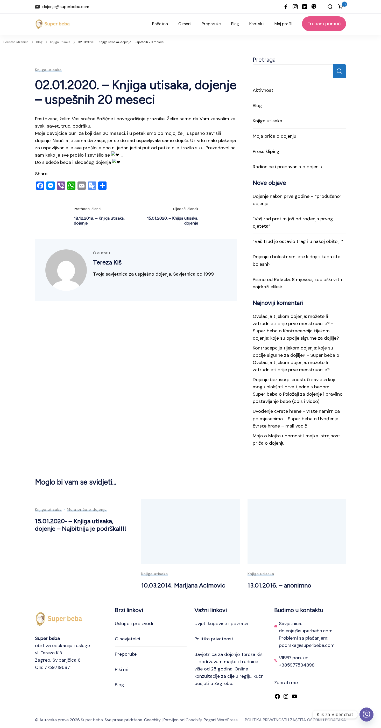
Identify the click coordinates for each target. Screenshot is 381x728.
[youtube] (304, 6)
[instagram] (295, 6)
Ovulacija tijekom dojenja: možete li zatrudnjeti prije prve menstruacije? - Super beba (293, 323)
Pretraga (264, 59)
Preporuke (211, 23)
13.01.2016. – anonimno (279, 585)
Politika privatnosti (214, 639)
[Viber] (366, 715)
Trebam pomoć (324, 23)
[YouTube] (294, 697)
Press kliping (266, 151)
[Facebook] (277, 697)
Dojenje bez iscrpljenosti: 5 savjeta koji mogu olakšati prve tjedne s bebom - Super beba (294, 386)
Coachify (194, 720)
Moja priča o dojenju (274, 136)
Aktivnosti (263, 90)
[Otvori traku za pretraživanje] (330, 6)
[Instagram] (286, 697)
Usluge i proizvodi (134, 623)
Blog (235, 23)
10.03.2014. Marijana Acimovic (183, 585)
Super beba (92, 720)
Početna (160, 23)
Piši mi (121, 669)
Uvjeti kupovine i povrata (221, 623)
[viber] (313, 6)
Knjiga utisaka (48, 69)
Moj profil (283, 23)
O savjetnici (127, 639)
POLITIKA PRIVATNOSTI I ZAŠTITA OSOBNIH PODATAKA (295, 720)
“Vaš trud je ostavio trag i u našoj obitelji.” (298, 241)
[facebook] (285, 6)
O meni (184, 23)
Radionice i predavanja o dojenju (287, 167)
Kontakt (256, 23)
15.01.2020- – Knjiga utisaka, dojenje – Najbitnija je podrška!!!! (80, 524)
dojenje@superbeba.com (65, 6)
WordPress (227, 720)
